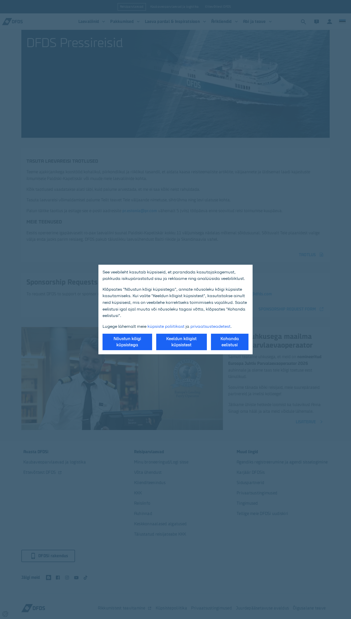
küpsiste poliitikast (165, 326)
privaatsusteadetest (210, 326)
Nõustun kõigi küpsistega (127, 341)
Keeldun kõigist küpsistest (181, 341)
